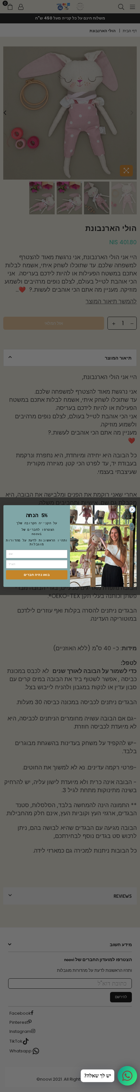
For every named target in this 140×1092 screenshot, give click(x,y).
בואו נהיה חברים (36, 574)
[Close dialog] (132, 509)
